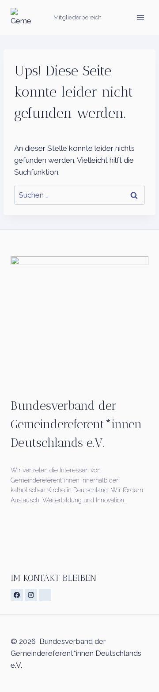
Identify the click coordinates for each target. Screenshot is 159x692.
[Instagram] (31, 595)
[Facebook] (17, 595)
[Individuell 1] (45, 595)
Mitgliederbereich (77, 17)
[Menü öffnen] (140, 17)
